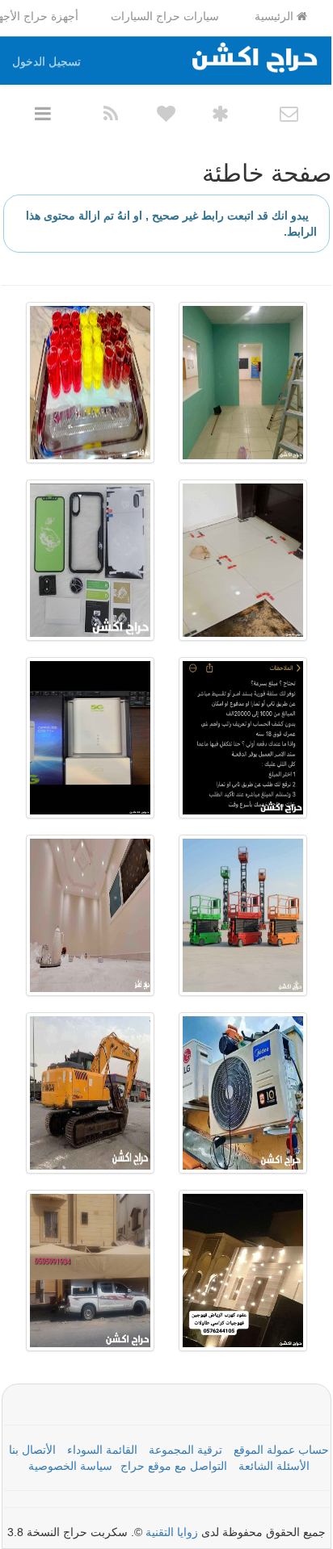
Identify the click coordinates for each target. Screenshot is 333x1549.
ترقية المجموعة (185, 1449)
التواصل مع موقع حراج (173, 1465)
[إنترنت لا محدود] (90, 737)
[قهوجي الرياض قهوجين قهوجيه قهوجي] (243, 1270)
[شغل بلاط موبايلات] (243, 560)
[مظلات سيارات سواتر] (90, 1270)
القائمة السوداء (102, 1449)
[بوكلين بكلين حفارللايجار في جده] (90, 1093)
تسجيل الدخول (46, 61)
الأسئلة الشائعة (274, 1465)
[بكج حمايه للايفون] (90, 560)
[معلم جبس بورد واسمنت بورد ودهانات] (243, 382)
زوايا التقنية (171, 1532)
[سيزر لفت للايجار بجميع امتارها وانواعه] (243, 915)
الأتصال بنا (32, 1449)
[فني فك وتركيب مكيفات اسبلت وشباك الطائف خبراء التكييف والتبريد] (243, 1093)
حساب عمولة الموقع (281, 1449)
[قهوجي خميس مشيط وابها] (90, 382)
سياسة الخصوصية (70, 1465)
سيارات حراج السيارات (165, 16)
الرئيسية (276, 16)
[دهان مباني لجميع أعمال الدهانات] (90, 915)
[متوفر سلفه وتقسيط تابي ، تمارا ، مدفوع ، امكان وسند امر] (243, 737)
